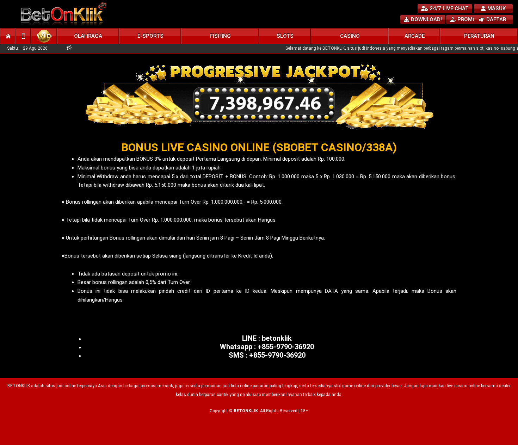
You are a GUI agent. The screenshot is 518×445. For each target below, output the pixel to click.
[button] (88, 36)
